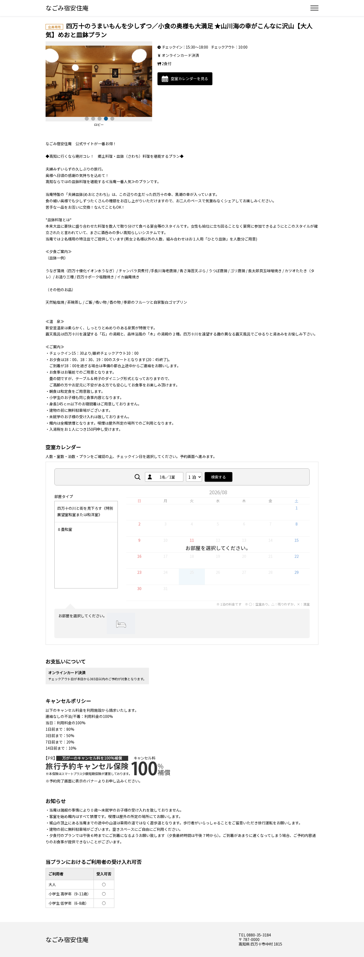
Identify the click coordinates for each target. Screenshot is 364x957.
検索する (218, 477)
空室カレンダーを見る (189, 78)
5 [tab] (111, 118)
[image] (99, 81)
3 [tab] (99, 118)
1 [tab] (86, 118)
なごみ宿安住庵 (67, 7)
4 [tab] (105, 118)
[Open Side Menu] (314, 8)
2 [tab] (92, 118)
